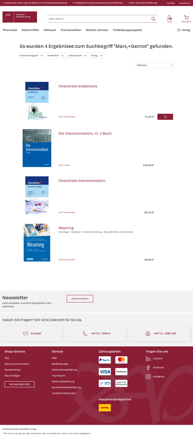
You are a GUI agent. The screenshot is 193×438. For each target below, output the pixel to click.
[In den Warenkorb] (165, 117)
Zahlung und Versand (17, 363)
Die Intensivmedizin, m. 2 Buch (85, 133)
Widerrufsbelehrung (63, 381)
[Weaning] (37, 243)
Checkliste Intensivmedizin (82, 181)
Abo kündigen (12, 375)
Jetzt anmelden (80, 298)
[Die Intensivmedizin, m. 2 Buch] (37, 148)
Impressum (185, 3)
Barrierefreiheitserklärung (66, 387)
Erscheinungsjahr (29, 55)
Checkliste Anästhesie (78, 86)
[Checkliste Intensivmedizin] (37, 195)
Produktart (53, 55)
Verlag (94, 55)
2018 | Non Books (67, 259)
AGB (54, 358)
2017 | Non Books (67, 212)
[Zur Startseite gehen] (19, 17)
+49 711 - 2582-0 (100, 333)
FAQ (7, 358)
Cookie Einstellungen (64, 393)
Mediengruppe (60, 363)
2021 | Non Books (67, 116)
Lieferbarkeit (75, 55)
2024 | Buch (64, 165)
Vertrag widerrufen (19, 384)
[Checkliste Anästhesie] (37, 101)
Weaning (66, 228)
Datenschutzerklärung (64, 369)
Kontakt (171, 3)
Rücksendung (12, 369)
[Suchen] (153, 19)
